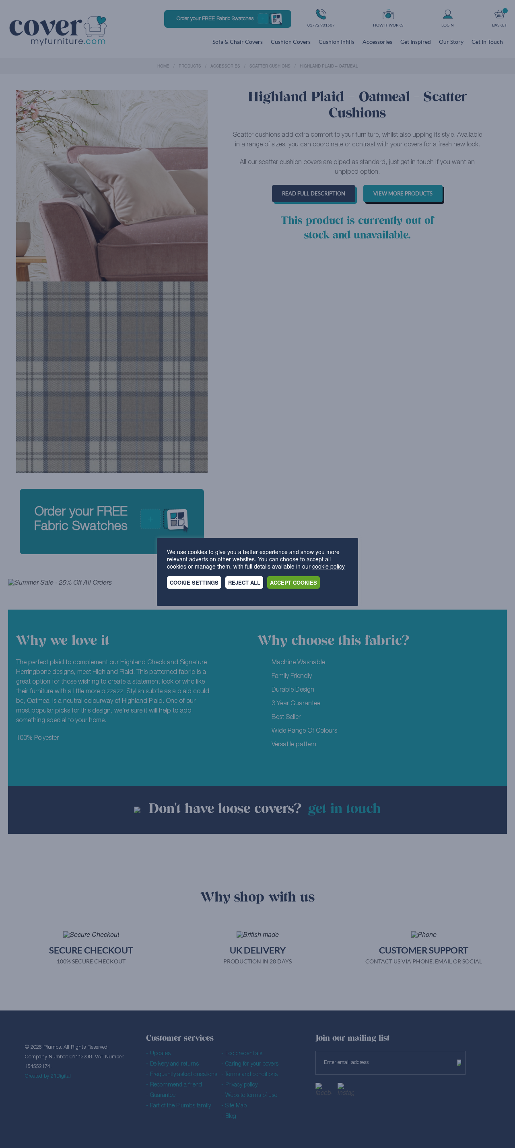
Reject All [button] (244, 582)
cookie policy (328, 566)
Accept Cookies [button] (293, 582)
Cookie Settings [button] (194, 582)
